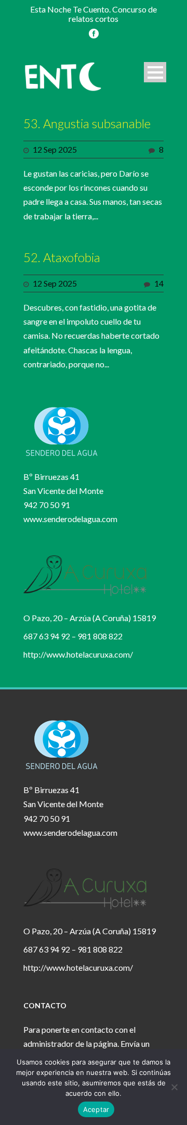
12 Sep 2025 (55, 149)
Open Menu (155, 72)
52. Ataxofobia (61, 257)
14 (159, 283)
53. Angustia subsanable (87, 123)
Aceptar (96, 1109)
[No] (174, 1087)
